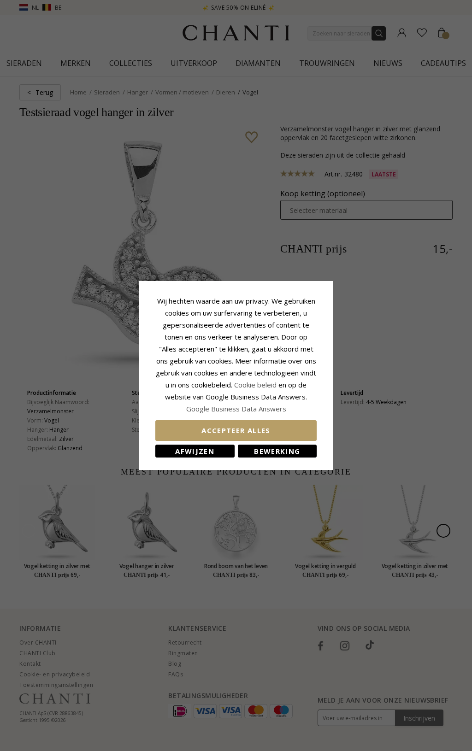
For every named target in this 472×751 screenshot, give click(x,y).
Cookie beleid (256, 384)
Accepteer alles (235, 430)
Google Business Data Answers (236, 408)
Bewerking (277, 451)
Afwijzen (194, 451)
